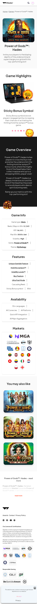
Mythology (21, 253)
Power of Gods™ (21, 249)
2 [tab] (15, 137)
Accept (19, 596)
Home (5, 12)
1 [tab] (12, 137)
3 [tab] (18, 137)
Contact (12, 521)
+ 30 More (12, 568)
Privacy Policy (21, 521)
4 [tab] (21, 137)
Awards (5, 521)
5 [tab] (24, 137)
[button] (35, 588)
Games (11, 12)
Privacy (18, 600)
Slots (23, 228)
